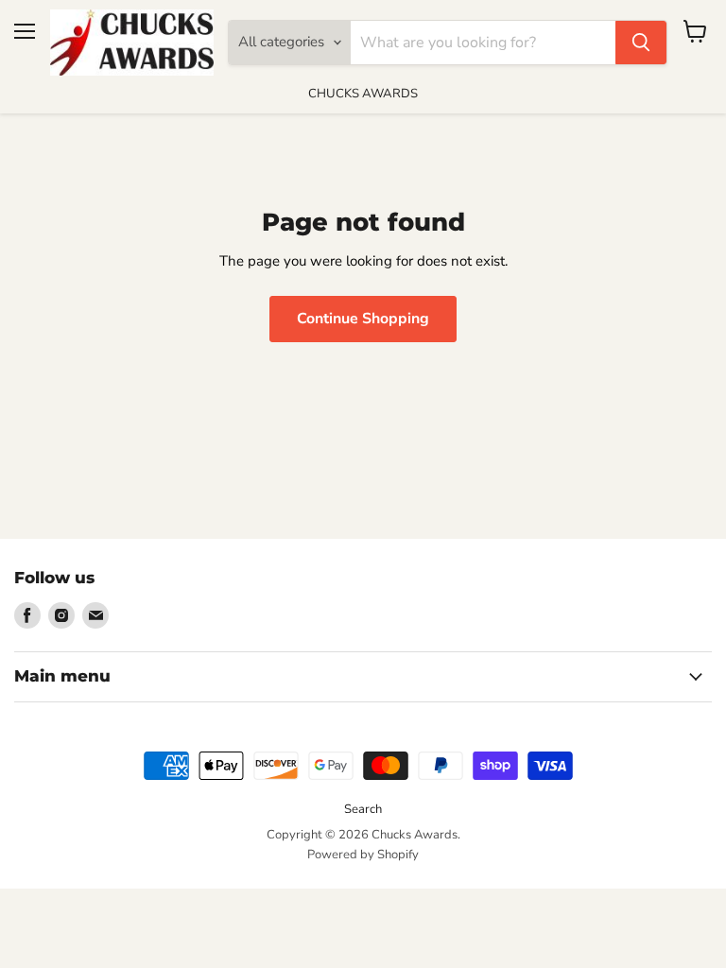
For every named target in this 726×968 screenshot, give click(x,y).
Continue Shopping (363, 318)
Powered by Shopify (363, 854)
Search (363, 809)
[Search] (640, 42)
